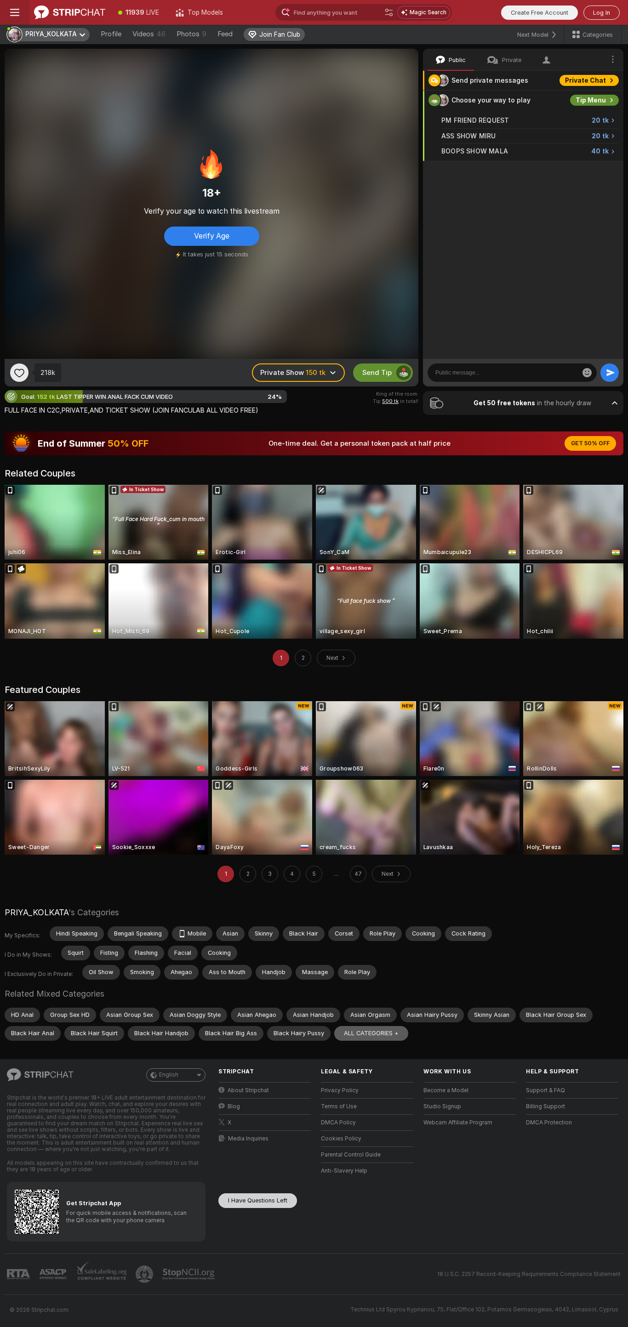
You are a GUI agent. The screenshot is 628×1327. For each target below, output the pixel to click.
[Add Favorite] (19, 372)
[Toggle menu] (14, 12)
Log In (601, 12)
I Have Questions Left (257, 1200)
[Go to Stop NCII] (189, 1274)
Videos (149, 34)
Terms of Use (339, 1106)
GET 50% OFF (590, 443)
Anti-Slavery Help (344, 1171)
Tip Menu (591, 100)
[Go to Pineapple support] (145, 1274)
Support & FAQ (545, 1090)
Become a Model (445, 1090)
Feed (225, 34)
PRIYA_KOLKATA (37, 912)
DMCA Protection (549, 1122)
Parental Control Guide (351, 1154)
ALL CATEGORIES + (371, 1033)
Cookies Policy (341, 1138)
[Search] (389, 12)
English (168, 1075)
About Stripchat (248, 1090)
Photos (191, 34)
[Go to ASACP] (54, 1274)
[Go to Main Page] (69, 12)
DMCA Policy (338, 1122)
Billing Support (545, 1106)
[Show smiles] (587, 372)
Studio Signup (442, 1106)
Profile (111, 34)
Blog (234, 1106)
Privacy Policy (340, 1090)
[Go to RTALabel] (19, 1274)
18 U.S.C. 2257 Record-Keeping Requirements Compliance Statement (529, 1274)
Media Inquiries (248, 1138)
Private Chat (585, 80)
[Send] (609, 372)
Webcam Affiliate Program (457, 1122)
